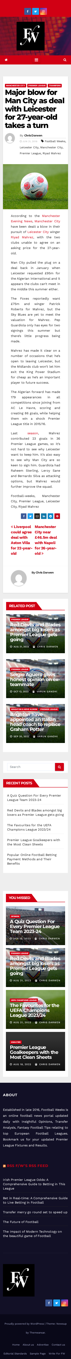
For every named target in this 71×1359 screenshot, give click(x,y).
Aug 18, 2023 (22, 1064)
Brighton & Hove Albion (24, 709)
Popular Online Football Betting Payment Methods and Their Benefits (32, 859)
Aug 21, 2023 (22, 980)
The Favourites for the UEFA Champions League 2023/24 (34, 1010)
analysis (16, 1042)
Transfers (55, 85)
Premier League (37, 85)
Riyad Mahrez (52, 153)
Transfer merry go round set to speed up (35, 1212)
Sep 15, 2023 (22, 938)
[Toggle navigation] (36, 60)
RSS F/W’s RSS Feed (27, 1166)
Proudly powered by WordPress (25, 1323)
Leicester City (29, 147)
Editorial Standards (15, 1353)
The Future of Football (21, 1222)
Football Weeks (55, 141)
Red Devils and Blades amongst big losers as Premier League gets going (35, 632)
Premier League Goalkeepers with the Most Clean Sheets (34, 1052)
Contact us (58, 1344)
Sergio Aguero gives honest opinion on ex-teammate (35, 679)
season (32, 433)
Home (16, 1344)
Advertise (43, 1344)
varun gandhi (46, 691)
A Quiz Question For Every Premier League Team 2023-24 (35, 926)
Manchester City (15, 85)
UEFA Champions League (24, 1000)
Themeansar (37, 1332)
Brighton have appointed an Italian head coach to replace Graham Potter (35, 722)
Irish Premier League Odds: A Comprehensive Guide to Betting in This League (34, 1184)
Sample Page (38, 1353)
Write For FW (57, 1353)
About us (28, 1344)
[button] (65, 60)
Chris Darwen (33, 135)
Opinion (15, 916)
